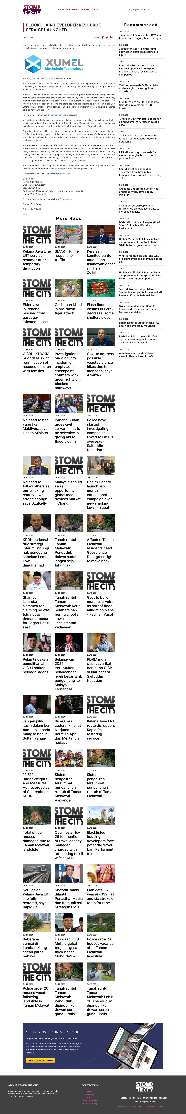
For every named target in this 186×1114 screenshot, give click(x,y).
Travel (135, 1101)
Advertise (89, 1094)
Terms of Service (89, 1100)
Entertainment (145, 1098)
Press (89, 1091)
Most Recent (72, 9)
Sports (133, 1098)
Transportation (160, 1098)
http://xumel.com (62, 173)
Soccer (152, 1101)
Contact (95, 9)
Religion (144, 1101)
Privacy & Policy (89, 1103)
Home (61, 9)
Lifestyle (124, 1098)
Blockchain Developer (58, 115)
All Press (85, 9)
